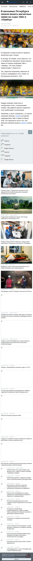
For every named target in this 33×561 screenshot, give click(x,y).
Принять (16, 559)
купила (18, 116)
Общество (15, 25)
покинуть (24, 123)
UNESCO (22, 6)
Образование (13, 6)
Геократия (4, 6)
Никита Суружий (5, 23)
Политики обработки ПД (8, 556)
